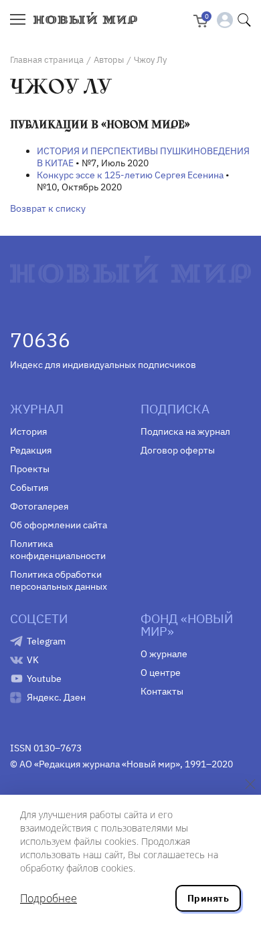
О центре (161, 673)
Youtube (44, 679)
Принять (208, 898)
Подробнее (48, 898)
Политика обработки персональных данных (58, 580)
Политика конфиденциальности (58, 550)
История (28, 431)
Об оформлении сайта (58, 525)
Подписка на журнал (185, 431)
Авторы (109, 59)
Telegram (46, 641)
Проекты (30, 469)
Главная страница (47, 59)
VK (33, 660)
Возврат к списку (48, 208)
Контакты (162, 691)
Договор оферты (178, 450)
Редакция (31, 450)
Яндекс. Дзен (56, 697)
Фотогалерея (39, 506)
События (29, 488)
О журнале (164, 654)
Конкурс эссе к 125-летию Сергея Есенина (130, 175)
